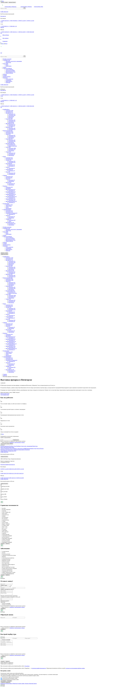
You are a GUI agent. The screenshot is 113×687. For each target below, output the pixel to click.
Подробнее (27, 666)
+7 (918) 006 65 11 (5, 26)
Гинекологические (6, 559)
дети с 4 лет (4, 527)
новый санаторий (6, 539)
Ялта (8, 171)
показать (3, 543)
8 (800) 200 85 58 (4, 473)
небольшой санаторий (7, 538)
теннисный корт (5, 534)
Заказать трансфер (6, 603)
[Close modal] (2, 502)
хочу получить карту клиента (7, 443)
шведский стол (5, 514)
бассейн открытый (6, 509)
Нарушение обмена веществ (8, 564)
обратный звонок (12, 2)
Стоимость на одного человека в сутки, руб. (10, 597)
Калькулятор (8, 66)
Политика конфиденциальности (8, 464)
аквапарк (4, 510)
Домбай (8, 218)
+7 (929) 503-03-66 (30, 31)
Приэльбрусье (10, 222)
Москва (2, 27)
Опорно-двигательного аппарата (9, 568)
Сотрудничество (9, 78)
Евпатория (9, 163)
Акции (4, 67)
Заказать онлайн (4, 252)
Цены (7, 64)
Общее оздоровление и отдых (8, 572)
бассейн (4, 508)
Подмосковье (6, 203)
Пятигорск (9, 127)
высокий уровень (6, 541)
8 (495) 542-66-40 (4, 477)
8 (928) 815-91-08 (12, 469)
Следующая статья (5, 394)
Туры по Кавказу (9, 69)
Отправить (3, 608)
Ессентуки (9, 118)
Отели (7, 207)
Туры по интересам (7, 68)
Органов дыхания (6, 554)
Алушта (8, 160)
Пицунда (8, 182)
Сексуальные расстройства (8, 558)
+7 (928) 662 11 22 (13, 26)
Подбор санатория (7, 58)
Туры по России (9, 73)
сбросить (7, 543)
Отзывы (5, 75)
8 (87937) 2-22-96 (4, 469)
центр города (5, 522)
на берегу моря (5, 525)
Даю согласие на (13, 442)
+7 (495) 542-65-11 (13, 31)
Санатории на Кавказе (11, 213)
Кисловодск (3, 16)
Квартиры (10, 117)
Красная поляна (10, 143)
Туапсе (8, 151)
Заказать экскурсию (6, 604)
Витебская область (10, 191)
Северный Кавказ (7, 209)
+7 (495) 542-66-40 (5, 31)
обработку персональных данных (17, 442)
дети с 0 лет (4, 526)
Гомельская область (11, 194)
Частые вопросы (6, 76)
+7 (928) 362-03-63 (5, 20)
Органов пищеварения (7, 569)
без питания (4, 518)
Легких (3, 552)
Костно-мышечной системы (8, 567)
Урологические (5, 565)
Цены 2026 (5, 63)
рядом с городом (5, 523)
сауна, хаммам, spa (6, 512)
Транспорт (3, 602)
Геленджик (9, 138)
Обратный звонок (4, 254)
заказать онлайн (4, 2)
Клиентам (8, 82)
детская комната (5, 537)
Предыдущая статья (5, 393)
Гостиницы (9, 111)
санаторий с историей (7, 542)
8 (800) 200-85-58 (4, 11)
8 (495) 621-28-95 (20, 477)
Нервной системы (6, 560)
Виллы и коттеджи (12, 145)
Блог (13, 450)
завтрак (3, 516)
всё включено (5, 517)
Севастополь (9, 169)
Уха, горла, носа (5, 563)
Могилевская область (11, 201)
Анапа (8, 134)
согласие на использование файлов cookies (75, 668)
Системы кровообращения (8, 573)
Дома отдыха (9, 206)
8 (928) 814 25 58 (12, 473)
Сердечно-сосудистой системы (9, 555)
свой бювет (4, 530)
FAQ (15, 450)
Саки (7, 167)
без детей (4, 529)
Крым (4, 156)
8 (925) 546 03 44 (19, 473)
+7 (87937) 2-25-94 (30, 20)
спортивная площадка (7, 535)
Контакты (5, 77)
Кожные (4, 556)
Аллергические (5, 551)
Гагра (8, 178)
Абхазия (5, 175)
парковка (4, 533)
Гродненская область (11, 196)
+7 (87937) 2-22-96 (21, 20)
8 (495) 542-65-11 (12, 477)
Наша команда (9, 81)
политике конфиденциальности (39, 668)
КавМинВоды (6, 109)
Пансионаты (11, 116)
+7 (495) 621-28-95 (21, 31)
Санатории (9, 110)
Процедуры (8, 62)
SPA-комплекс (5, 531)
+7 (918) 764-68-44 (13, 20)
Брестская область (10, 189)
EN (1, 33)
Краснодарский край (7, 130)
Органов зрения (5, 561)
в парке (3, 521)
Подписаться (16, 439)
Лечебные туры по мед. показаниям (14, 61)
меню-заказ (4, 513)
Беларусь (5, 186)
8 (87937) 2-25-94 (20, 469)
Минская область (10, 198)
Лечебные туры (6, 60)
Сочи (2, 21)
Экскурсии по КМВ (10, 70)
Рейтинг (5, 74)
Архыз (8, 215)
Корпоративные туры (10, 71)
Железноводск (10, 123)
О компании (8, 80)
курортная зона (5, 520)
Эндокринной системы (7, 571)
